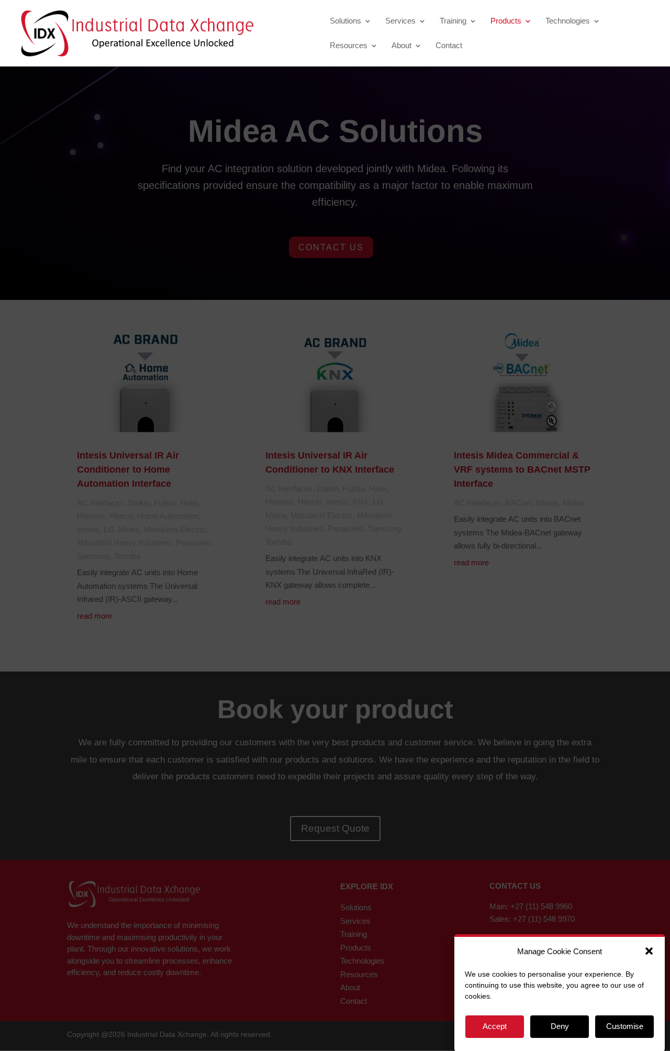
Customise (624, 1026)
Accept (495, 1026)
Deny (560, 1026)
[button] (649, 951)
